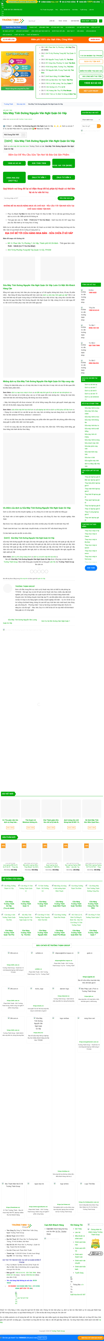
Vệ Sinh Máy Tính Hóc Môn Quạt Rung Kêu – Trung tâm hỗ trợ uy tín (92, 821)
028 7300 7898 (31, 1273)
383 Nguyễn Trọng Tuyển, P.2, (59, 59)
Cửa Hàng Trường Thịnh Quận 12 (26, 904)
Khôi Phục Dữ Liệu (58, 31)
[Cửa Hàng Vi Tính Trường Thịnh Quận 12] (58, 268)
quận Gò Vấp (41, 578)
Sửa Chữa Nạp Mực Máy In (40, 31)
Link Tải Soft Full (22, 1298)
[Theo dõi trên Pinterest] (99, 9)
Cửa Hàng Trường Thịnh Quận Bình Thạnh (59, 904)
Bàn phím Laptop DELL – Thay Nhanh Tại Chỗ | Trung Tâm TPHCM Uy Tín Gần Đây (31, 866)
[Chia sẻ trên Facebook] (31, 571)
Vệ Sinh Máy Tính (57, 27)
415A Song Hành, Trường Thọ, (59, 67)
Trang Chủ (33, 27)
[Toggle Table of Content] (22, 135)
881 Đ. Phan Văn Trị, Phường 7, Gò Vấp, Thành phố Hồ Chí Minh (33, 243)
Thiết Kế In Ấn (19, 34)
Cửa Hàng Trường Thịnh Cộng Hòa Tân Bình (93, 905)
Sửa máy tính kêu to (92, 425)
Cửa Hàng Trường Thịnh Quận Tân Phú (9, 933)
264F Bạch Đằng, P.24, (57, 76)
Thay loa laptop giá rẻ (92, 506)
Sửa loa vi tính (90, 457)
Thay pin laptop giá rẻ (92, 477)
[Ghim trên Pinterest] (42, 571)
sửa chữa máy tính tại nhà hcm (22, 410)
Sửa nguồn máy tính (92, 461)
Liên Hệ (91, 9)
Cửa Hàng (80, 31)
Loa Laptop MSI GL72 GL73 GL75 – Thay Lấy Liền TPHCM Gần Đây (10, 866)
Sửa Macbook (91, 31)
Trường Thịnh (8, 104)
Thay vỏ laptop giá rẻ (92, 509)
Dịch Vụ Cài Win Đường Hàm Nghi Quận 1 (55, 621)
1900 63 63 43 (20, 1273)
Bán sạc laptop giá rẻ (92, 480)
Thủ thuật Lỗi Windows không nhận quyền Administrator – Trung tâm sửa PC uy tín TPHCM (31, 821)
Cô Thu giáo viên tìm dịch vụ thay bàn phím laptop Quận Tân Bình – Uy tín (10, 821)
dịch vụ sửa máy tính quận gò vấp (55, 295)
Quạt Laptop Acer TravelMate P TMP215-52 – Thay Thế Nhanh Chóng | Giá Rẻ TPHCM (52, 866)
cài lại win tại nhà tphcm (61, 392)
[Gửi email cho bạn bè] (39, 571)
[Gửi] (37, 21)
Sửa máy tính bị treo (92, 417)
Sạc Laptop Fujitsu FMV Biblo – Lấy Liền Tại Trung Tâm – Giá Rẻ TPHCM (73, 866)
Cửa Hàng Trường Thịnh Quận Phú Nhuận (59, 933)
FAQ (56, 9)
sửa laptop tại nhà (42, 410)
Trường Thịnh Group (25, 119)
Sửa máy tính (44, 27)
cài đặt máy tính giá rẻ (42, 392)
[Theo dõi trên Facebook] (95, 9)
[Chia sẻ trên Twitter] (35, 571)
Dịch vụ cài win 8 (90, 391)
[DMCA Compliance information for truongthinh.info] (95, 1253)
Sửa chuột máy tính (92, 443)
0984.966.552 (18, 9)
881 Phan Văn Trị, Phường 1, (58, 47)
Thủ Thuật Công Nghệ (46, 9)
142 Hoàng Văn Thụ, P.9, (58, 90)
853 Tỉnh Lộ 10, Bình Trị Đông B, (61, 94)
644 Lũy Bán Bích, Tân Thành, (59, 80)
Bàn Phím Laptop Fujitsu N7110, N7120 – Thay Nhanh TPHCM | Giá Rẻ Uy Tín (94, 866)
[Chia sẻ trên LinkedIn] (46, 571)
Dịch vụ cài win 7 (90, 387)
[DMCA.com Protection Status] (95, 1243)
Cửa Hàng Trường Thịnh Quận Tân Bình (76, 904)
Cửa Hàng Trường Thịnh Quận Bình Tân (76, 933)
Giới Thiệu (78, 1229)
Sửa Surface (7, 34)
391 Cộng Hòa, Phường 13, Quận (60, 63)
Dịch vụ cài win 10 (91, 394)
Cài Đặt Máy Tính (83, 27)
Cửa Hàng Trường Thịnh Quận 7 (93, 933)
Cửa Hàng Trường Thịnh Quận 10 (42, 904)
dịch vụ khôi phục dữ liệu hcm (61, 410)
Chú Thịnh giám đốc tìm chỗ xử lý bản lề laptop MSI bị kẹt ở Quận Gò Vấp (51, 821)
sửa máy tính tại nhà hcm (19, 146)
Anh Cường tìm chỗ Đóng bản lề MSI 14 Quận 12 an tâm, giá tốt (71, 821)
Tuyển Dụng (83, 9)
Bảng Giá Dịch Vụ (65, 9)
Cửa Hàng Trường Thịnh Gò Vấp (9, 904)
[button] (89, 21)
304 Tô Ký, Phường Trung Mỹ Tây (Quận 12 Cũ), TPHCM (29, 250)
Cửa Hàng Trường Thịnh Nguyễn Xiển (42, 933)
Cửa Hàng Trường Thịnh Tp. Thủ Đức (26, 933)
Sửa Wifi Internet (22, 31)
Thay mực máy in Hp (92, 531)
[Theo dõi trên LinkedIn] (101, 9)
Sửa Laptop (95, 27)
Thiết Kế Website (33, 34)
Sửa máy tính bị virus (92, 408)
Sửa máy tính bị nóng (92, 440)
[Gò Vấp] (19, 268)
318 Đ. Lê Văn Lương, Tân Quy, (59, 83)
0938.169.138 (8, 9)
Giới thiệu (75, 9)
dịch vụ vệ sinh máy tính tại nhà (44, 557)
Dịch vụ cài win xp (91, 384)
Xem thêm (91, 568)
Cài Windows (70, 27)
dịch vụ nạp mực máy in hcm (22, 392)
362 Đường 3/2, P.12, (55, 87)
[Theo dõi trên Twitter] (97, 9)
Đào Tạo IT (71, 31)
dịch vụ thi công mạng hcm (21, 557)
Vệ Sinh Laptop (8, 31)
